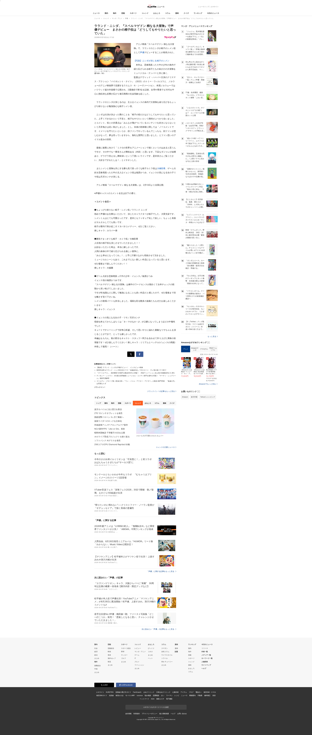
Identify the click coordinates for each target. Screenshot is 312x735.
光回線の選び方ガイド (123, 692)
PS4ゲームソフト (213, 349)
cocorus (140, 695)
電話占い (198, 692)
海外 (114, 13)
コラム (167, 13)
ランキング (198, 13)
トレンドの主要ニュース (165, 447)
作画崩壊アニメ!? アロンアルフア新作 (111, 425)
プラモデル (204, 349)
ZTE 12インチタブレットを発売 (108, 413)
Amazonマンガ (194, 349)
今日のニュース (213, 13)
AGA (152, 699)
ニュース (96, 13)
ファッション (139, 665)
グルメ (137, 662)
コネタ (150, 652)
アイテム (183, 692)
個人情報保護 (164, 714)
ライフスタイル (166, 655)
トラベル (164, 658)
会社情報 (128, 714)
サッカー (124, 655)
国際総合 (97, 666)
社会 (96, 648)
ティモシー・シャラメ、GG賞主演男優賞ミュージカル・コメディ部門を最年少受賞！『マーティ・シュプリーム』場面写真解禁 (136, 377)
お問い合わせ (182, 714)
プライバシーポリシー (149, 714)
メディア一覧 (206, 655)
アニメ (185, 349)
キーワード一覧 (207, 658)
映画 (109, 652)
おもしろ (156, 13)
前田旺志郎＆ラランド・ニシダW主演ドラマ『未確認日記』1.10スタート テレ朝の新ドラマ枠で (131, 370)
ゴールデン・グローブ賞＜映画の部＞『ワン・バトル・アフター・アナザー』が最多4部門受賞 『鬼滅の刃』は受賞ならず (136, 382)
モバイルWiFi (130, 695)
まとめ (96, 658)
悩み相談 (148, 695)
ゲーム (137, 655)
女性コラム (165, 652)
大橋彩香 (161, 168)
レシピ (176, 695)
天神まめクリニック (163, 692)
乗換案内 (192, 695)
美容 (214, 695)
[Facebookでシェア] (139, 354)
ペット (150, 658)
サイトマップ (206, 665)
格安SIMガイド (101, 695)
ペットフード (144, 699)
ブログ (191, 692)
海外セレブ (112, 658)
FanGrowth (137, 692)
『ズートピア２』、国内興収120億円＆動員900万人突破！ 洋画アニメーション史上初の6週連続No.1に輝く (136, 373)
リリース (205, 648)
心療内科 (175, 692)
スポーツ (133, 13)
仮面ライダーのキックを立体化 (108, 421)
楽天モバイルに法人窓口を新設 (108, 409)
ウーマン (169, 695)
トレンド (145, 13)
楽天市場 (194, 397)
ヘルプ (203, 668)
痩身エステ (160, 699)
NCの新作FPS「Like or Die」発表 (109, 429)
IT (135, 658)
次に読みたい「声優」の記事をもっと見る (158, 629)
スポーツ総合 (126, 648)
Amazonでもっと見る (207, 384)
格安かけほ (119, 695)
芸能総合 (111, 648)
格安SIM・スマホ (210, 692)
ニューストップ (203, 7)
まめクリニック (148, 692)
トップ (98, 403)
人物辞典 (204, 662)
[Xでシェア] (131, 354)
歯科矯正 (207, 695)
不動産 (200, 695)
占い (162, 695)
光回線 (111, 695)
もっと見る (212, 336)
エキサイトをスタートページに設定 (156, 707)
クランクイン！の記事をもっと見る (161, 391)
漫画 (177, 13)
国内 (106, 13)
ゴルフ (123, 658)
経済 (96, 652)
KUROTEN (109, 692)
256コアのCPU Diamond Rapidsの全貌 (112, 444)
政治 (96, 655)
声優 (142, 52)
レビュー (138, 648)
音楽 (109, 655)
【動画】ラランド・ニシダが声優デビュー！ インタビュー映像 (120, 367)
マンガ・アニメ (140, 652)
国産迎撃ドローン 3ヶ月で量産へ (109, 417)
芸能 (123, 13)
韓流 (109, 662)
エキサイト (215, 7)
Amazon (185, 397)
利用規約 (136, 714)
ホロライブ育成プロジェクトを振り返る (112, 436)
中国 (96, 669)
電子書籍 (169, 699)
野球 (122, 652)
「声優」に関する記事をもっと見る (161, 571)
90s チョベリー (167, 662)
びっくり (151, 648)
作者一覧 (204, 652)
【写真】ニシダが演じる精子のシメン (151, 60)
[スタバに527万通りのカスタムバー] (155, 421)
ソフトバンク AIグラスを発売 (107, 440)
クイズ (186, 13)
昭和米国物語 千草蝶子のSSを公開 (109, 432)
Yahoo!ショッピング (207, 397)
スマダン (164, 648)
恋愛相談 (156, 695)
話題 (176, 652)
